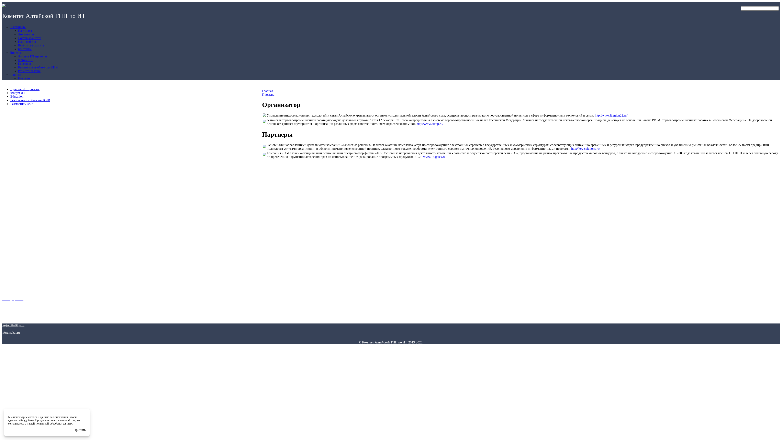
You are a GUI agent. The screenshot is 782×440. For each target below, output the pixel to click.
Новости (6, 291)
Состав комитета (11, 208)
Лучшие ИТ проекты (25, 89)
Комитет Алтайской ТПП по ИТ (43, 15)
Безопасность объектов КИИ (30, 100)
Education (16, 96)
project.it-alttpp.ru (13, 325)
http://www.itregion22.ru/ (611, 115)
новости (6, 279)
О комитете (8, 185)
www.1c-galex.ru (434, 156)
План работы (9, 213)
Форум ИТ (17, 93)
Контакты (7, 224)
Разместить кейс (21, 104)
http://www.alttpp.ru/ (429, 123)
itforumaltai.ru (11, 332)
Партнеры (8, 197)
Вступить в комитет (13, 218)
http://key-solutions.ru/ (585, 148)
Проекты (7, 234)
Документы (8, 202)
